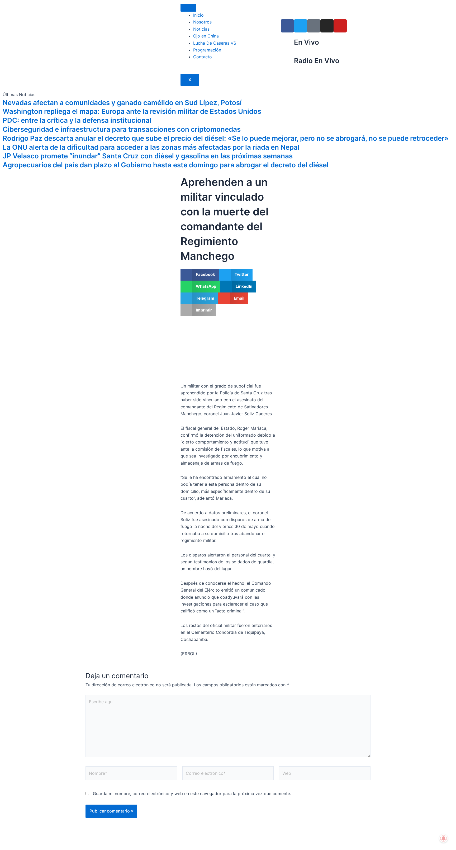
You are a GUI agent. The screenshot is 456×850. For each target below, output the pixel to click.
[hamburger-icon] (188, 8)
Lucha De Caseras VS (214, 43)
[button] (199, 275)
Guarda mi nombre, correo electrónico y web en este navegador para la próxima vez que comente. (192, 793)
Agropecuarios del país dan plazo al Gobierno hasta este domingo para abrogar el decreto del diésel (166, 165)
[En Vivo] (287, 44)
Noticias (201, 29)
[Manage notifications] (443, 838)
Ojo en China (206, 36)
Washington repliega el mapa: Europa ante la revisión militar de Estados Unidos (132, 111)
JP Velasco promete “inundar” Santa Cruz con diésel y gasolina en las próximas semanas (148, 156)
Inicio (198, 15)
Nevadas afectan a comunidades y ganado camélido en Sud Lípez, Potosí (122, 102)
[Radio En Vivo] (287, 62)
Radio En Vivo (316, 60)
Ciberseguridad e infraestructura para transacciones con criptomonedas (122, 129)
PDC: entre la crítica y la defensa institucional (77, 120)
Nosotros (202, 22)
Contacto (202, 56)
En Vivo (306, 42)
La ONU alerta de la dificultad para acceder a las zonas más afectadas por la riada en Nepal (151, 147)
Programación (207, 50)
